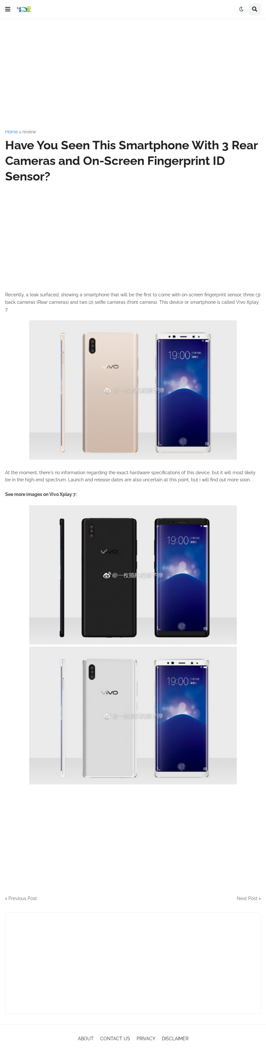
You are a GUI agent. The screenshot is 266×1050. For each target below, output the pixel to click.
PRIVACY (146, 1038)
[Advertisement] (133, 74)
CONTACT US (115, 1038)
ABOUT (86, 1038)
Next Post (247, 898)
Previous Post (22, 898)
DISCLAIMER (175, 1038)
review (29, 132)
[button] (8, 9)
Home (11, 132)
